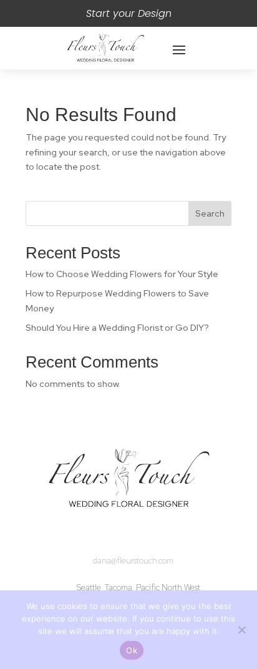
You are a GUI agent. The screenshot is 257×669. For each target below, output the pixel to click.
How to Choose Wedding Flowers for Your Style (122, 274)
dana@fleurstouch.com (133, 560)
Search (210, 213)
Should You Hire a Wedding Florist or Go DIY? (117, 327)
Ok (131, 650)
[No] (241, 629)
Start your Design (129, 13)
